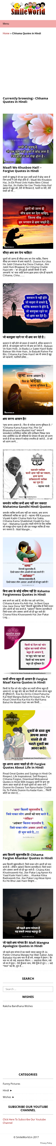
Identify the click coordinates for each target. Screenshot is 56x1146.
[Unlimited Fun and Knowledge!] (28, 14)
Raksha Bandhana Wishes (18, 1006)
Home (6, 33)
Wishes (7, 1097)
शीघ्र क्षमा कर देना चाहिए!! (17, 252)
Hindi (6, 1090)
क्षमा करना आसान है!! (14, 419)
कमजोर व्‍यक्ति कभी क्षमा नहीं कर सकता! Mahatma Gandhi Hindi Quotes (27, 505)
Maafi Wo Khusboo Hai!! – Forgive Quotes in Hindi (22, 169)
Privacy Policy (46, 1143)
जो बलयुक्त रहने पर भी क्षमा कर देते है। (24, 337)
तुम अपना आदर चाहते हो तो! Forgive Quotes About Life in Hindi (24, 766)
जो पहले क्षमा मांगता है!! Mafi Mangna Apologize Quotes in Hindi (26, 944)
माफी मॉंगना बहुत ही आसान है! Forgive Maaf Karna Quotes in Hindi (25, 680)
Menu (6, 23)
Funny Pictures (11, 1083)
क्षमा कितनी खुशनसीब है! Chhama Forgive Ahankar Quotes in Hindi (28, 856)
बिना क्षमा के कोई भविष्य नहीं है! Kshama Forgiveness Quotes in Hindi (26, 593)
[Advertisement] (28, 67)
